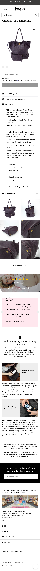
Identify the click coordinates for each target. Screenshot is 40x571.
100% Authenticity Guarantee (15, 99)
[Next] (7, 67)
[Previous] (3, 67)
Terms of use (19, 562)
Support (5, 531)
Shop (4, 526)
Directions (5, 520)
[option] (20, 2)
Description (9, 104)
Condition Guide (10, 193)
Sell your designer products (12, 551)
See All (25, 265)
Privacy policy (7, 562)
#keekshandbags (9, 537)
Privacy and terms (8, 542)
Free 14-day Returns (12, 94)
